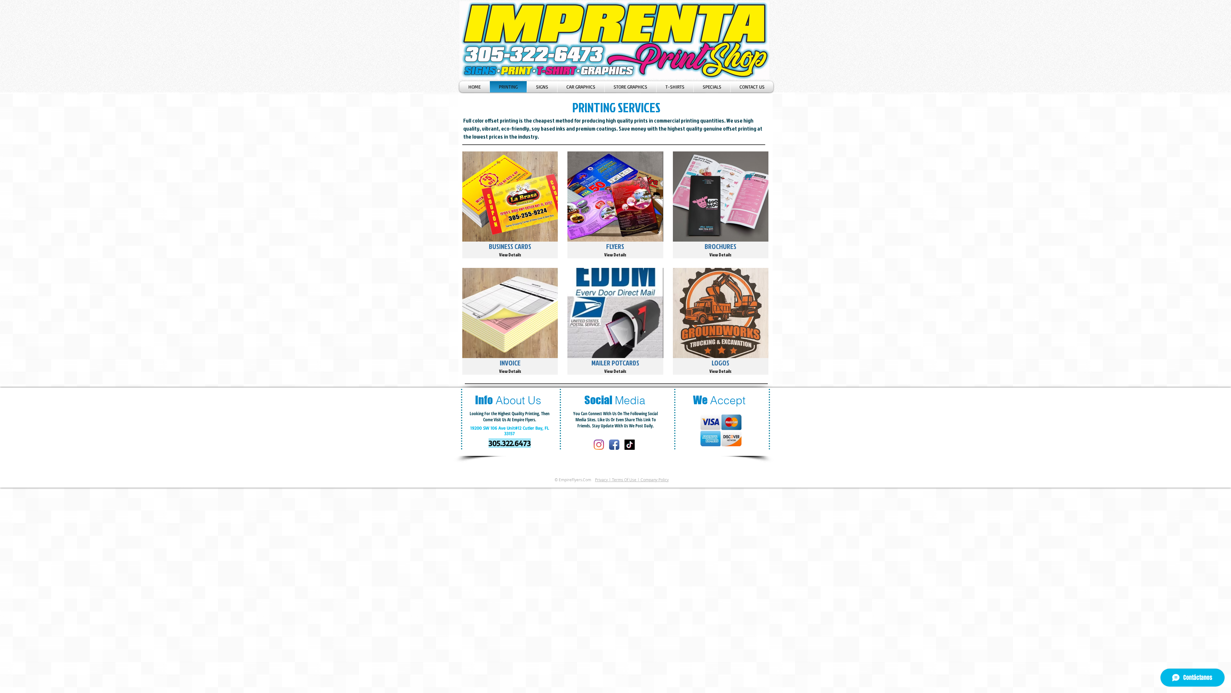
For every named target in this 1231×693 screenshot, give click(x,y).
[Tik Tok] (629, 445)
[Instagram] (599, 445)
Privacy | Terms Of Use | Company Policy (632, 479)
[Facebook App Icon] (614, 445)
